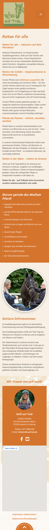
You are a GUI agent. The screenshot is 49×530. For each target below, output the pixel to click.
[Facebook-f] (21, 439)
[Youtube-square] (27, 439)
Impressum (18, 514)
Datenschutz (30, 514)
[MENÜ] (40, 14)
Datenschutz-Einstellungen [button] (24, 519)
